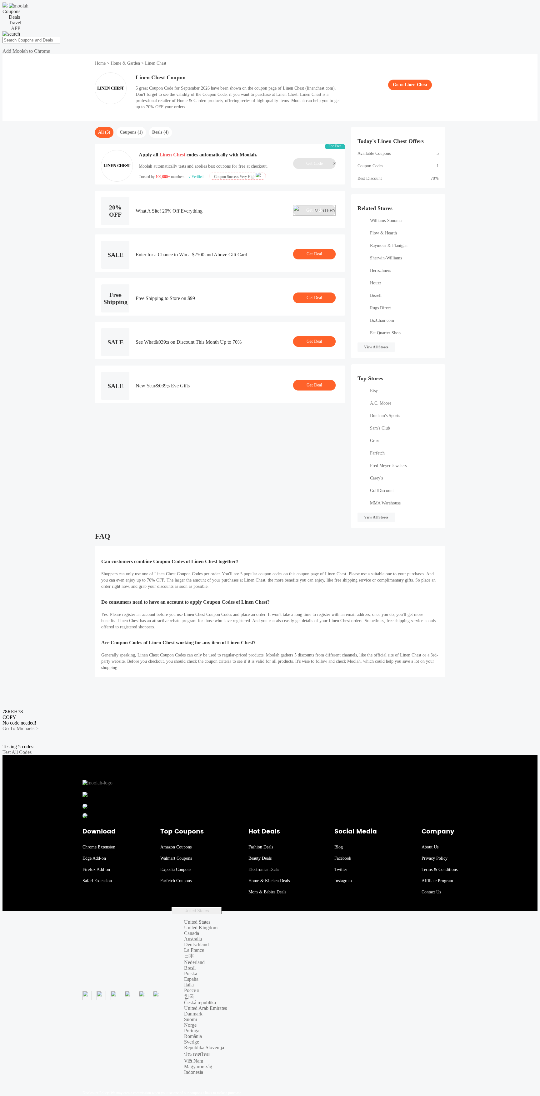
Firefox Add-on (96, 869)
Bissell (376, 295)
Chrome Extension (98, 847)
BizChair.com (382, 320)
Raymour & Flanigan (389, 245)
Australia (193, 938)
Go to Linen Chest (410, 84)
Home (101, 63)
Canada (191, 933)
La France (194, 950)
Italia (189, 984)
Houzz (375, 283)
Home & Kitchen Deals (269, 880)
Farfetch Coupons (176, 880)
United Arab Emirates (205, 1008)
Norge (190, 1025)
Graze (375, 440)
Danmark (193, 1013)
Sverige (191, 1041)
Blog (338, 847)
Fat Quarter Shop (385, 333)
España (191, 979)
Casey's (376, 478)
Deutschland (196, 944)
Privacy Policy (435, 858)
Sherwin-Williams (386, 258)
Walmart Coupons (176, 858)
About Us (430, 847)
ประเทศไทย (197, 1054)
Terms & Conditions (440, 869)
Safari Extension (97, 880)
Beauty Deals (260, 858)
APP (15, 28)
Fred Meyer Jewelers (388, 465)
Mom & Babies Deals (267, 892)
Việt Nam (193, 1061)
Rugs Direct (380, 308)
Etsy (374, 390)
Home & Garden (125, 63)
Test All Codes (17, 752)
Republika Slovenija (204, 1047)
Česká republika (200, 1002)
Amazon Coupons (176, 847)
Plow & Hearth (383, 233)
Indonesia (193, 1072)
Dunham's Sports (385, 415)
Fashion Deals (260, 847)
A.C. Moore (380, 403)
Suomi (190, 1019)
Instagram (343, 880)
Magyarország (198, 1066)
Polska (190, 973)
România (193, 1036)
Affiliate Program (437, 880)
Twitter (340, 869)
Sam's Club (380, 428)
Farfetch (377, 453)
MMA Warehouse (385, 503)
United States (196, 910)
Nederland (194, 962)
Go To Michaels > (20, 728)
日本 (189, 956)
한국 (189, 996)
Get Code (321, 163)
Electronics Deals (263, 869)
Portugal (192, 1030)
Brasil (190, 968)
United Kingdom (201, 927)
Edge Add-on (94, 858)
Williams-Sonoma (386, 220)
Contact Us (431, 892)
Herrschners (380, 270)
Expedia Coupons (175, 869)
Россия (191, 990)
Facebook (342, 858)
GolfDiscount (382, 490)
